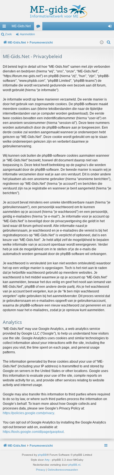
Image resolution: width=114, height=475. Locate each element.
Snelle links (5, 27)
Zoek (8, 34)
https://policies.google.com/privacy (28, 413)
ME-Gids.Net (21, 26)
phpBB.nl (74, 464)
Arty (47, 459)
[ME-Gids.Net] (57, 11)
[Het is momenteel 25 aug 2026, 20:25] (101, 42)
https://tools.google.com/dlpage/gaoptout (33, 432)
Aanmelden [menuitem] (111, 27)
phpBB (42, 454)
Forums (39, 27)
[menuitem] (108, 42)
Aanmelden (27, 34)
